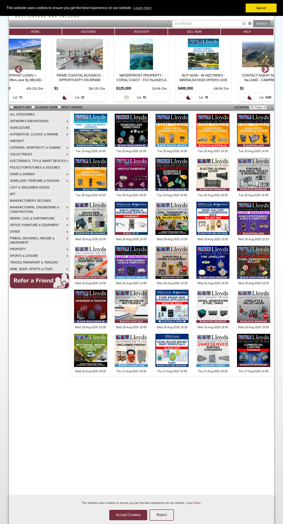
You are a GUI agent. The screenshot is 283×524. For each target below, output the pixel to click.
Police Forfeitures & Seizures (35, 167)
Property (18, 249)
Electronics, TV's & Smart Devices (38, 161)
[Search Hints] (250, 23)
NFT (12, 194)
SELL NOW (194, 31)
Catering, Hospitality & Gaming (35, 147)
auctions (88, 31)
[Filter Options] (244, 23)
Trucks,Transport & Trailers (34, 262)
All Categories (22, 114)
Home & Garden (22, 174)
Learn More (193, 503)
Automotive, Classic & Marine (34, 134)
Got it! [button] (261, 8)
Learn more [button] (142, 8)
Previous (18, 70)
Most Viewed (71, 107)
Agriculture (20, 127)
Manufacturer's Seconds (30, 200)
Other (15, 231)
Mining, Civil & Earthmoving (32, 218)
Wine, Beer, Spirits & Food (31, 269)
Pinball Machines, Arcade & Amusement (32, 240)
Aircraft (17, 141)
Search (261, 23)
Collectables (21, 154)
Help (247, 31)
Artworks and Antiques (29, 121)
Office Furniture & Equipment (34, 225)
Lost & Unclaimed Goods (30, 187)
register (141, 31)
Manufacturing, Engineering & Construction (34, 209)
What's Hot (23, 107)
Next (265, 70)
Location (241, 107)
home (35, 31)
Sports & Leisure (24, 255)
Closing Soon (46, 107)
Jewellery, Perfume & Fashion (34, 180)
